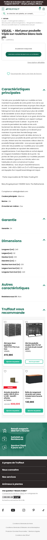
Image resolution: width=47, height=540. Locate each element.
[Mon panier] (43, 9)
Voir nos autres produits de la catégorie (23, 54)
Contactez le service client (13, 493)
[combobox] (23, 13)
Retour (5, 18)
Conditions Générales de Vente (23, 523)
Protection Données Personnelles (16, 531)
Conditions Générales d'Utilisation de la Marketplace (23, 527)
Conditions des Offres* (22, 535)
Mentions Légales (34, 531)
